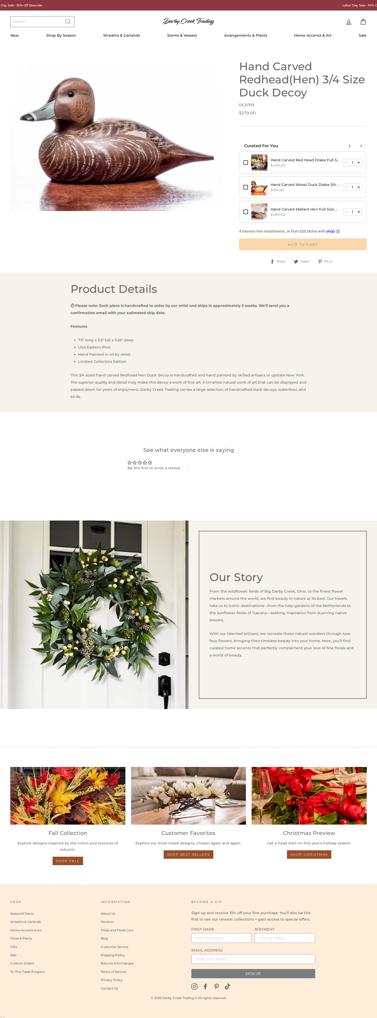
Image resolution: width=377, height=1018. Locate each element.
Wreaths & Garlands (121, 35)
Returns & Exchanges (117, 963)
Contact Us (109, 988)
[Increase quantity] (358, 162)
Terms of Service (113, 972)
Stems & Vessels (182, 35)
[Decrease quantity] (346, 162)
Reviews (107, 922)
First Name (202, 929)
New (15, 35)
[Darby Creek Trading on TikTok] (227, 986)
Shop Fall (68, 861)
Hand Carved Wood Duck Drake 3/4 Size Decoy (305, 184)
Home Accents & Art (313, 35)
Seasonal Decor (22, 913)
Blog (104, 938)
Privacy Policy (112, 980)
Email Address (207, 950)
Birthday (264, 929)
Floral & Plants (21, 938)
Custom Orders (22, 963)
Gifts (13, 947)
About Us (108, 913)
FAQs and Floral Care (117, 930)
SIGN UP (253, 973)
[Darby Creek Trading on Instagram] (194, 986)
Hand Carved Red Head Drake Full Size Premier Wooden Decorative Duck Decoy (305, 160)
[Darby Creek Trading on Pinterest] (216, 986)
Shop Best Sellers (188, 854)
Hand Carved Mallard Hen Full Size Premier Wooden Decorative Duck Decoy (305, 209)
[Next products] (361, 145)
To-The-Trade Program (27, 972)
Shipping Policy (113, 955)
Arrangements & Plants (245, 35)
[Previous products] (349, 145)
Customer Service (114, 947)
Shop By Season (61, 35)
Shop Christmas (309, 854)
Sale (362, 35)
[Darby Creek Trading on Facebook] (205, 986)
